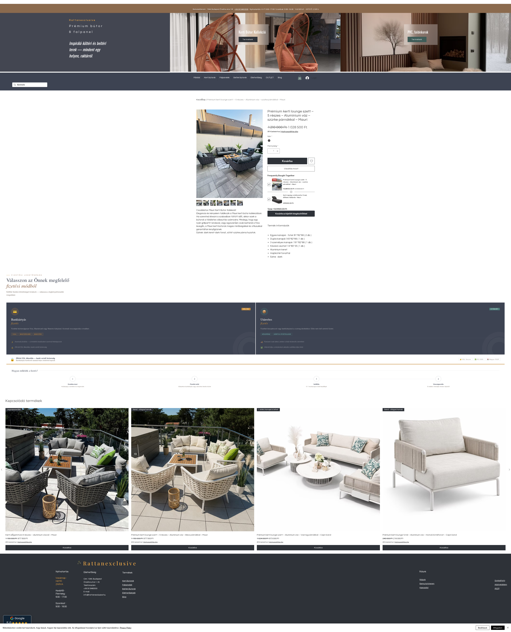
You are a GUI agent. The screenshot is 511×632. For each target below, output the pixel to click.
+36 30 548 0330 (241, 9)
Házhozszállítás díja (289, 132)
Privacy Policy (125, 627)
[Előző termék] (1, 469)
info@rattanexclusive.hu (95, 595)
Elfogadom (497, 627)
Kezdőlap (201, 100)
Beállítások (482, 627)
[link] (300, 77)
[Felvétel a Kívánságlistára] (311, 161)
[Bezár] (507, 628)
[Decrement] (269, 151)
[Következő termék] (509, 469)
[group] (255, 479)
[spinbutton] (273, 151)
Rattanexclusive (110, 563)
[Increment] (277, 151)
